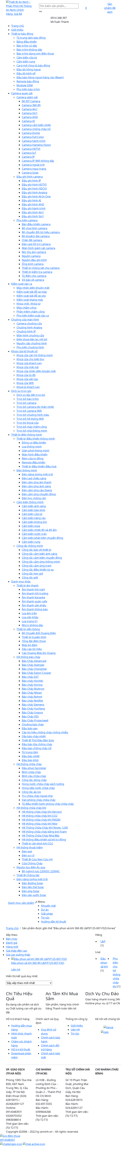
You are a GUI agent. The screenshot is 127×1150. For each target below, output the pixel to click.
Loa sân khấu (30, 617)
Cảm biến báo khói (33, 510)
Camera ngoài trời (33, 165)
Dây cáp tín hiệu (32, 649)
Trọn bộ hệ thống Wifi (30, 419)
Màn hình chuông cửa (30, 335)
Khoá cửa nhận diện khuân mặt (36, 371)
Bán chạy (11, 939)
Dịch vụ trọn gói (21, 391)
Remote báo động (28, 81)
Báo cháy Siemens (33, 704)
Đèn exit (27, 851)
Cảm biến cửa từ (27, 57)
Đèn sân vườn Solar (34, 895)
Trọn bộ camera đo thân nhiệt (35, 407)
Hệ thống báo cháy (28, 657)
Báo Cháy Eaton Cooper (36, 673)
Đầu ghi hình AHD (33, 204)
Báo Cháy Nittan (32, 692)
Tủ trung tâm (30, 752)
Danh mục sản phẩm (21, 903)
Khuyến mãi (48, 906)
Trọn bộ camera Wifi (29, 411)
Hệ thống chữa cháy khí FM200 (41, 820)
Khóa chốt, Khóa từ (29, 303)
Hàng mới (12, 947)
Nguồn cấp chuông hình (32, 343)
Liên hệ (75, 1029)
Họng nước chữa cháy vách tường (43, 784)
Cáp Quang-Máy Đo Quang (39, 653)
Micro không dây (32, 625)
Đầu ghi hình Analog (34, 192)
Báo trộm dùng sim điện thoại (35, 53)
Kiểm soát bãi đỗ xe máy (32, 292)
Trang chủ (17, 26)
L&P (103, 941)
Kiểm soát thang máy (30, 300)
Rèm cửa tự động (32, 458)
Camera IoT (29, 153)
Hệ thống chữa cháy (29, 764)
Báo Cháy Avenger (33, 665)
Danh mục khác (21, 581)
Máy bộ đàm (29, 645)
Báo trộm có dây (27, 45)
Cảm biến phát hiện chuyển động (42, 538)
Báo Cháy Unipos (32, 712)
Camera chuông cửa (29, 323)
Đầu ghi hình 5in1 (33, 216)
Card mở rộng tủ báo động (33, 65)
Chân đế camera (32, 240)
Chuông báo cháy (33, 724)
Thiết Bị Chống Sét (28, 875)
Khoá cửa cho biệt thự (30, 359)
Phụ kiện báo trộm (28, 89)
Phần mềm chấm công (31, 311)
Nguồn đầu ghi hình (34, 260)
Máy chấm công (26, 307)
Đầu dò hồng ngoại (29, 69)
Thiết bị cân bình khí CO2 (37, 843)
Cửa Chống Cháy (32, 863)
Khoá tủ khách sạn (28, 387)
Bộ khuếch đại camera (36, 236)
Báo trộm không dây (29, 49)
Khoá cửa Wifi (25, 383)
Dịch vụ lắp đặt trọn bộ (31, 395)
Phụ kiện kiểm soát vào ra (33, 315)
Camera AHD (30, 117)
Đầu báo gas (30, 728)
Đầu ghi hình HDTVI (34, 184)
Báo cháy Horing (32, 685)
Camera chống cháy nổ (36, 129)
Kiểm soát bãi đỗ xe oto (31, 296)
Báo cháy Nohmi (32, 696)
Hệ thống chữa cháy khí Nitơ (39, 823)
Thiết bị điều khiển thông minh (36, 438)
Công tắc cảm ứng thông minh (41, 562)
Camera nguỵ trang (34, 169)
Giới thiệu (17, 30)
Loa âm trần (29, 613)
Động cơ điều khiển (34, 442)
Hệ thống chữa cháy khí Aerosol (42, 812)
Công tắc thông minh (30, 546)
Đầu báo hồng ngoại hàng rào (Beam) (40, 77)
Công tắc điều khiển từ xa (38, 569)
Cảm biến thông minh (30, 502)
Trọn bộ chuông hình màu (33, 415)
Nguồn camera (31, 256)
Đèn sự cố (28, 855)
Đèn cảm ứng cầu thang (37, 490)
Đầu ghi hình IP (31, 180)
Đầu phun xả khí (104, 962)
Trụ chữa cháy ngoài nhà (37, 796)
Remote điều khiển (33, 462)
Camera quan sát (22, 93)
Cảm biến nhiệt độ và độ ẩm (39, 530)
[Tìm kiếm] (40, 11)
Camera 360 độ (31, 105)
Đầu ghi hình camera (30, 176)
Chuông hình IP (26, 331)
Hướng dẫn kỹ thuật (53, 921)
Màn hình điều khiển (34, 454)
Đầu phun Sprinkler (34, 768)
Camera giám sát (27, 97)
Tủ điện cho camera (34, 276)
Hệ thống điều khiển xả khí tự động (44, 839)
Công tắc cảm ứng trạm (36, 565)
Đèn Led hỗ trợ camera (36, 244)
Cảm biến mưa (31, 526)
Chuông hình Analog (29, 327)
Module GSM (25, 85)
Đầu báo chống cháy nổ (36, 748)
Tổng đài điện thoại (34, 641)
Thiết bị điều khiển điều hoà (39, 466)
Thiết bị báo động (22, 34)
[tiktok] (108, 1027)
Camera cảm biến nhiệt (36, 125)
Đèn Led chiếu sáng (34, 478)
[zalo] (105, 1032)
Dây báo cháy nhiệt (34, 736)
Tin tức (45, 917)
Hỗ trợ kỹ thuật (20, 1049)
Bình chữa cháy (31, 772)
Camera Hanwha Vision (36, 145)
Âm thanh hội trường (35, 593)
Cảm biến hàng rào (34, 518)
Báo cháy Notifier (32, 700)
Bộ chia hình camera (34, 228)
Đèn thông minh (27, 470)
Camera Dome (31, 133)
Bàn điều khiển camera (36, 224)
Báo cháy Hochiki (32, 681)
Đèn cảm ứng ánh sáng (36, 486)
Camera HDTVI (31, 149)
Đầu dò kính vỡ (26, 73)
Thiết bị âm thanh (28, 585)
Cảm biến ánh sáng (34, 506)
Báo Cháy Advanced (34, 661)
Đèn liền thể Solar (33, 887)
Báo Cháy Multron (33, 689)
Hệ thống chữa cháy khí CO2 (39, 816)
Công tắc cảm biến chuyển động (42, 558)
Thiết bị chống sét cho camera (41, 268)
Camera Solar (30, 172)
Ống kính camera (32, 264)
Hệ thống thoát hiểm (30, 847)
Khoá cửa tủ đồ (26, 375)
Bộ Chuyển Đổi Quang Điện (39, 633)
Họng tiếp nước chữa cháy (38, 788)
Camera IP (28, 157)
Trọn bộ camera (26, 403)
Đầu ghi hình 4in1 (33, 212)
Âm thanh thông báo (35, 609)
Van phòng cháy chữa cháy (38, 800)
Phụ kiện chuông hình (30, 347)
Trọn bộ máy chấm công (32, 427)
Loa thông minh (32, 446)
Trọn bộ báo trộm (28, 399)
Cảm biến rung (26, 61)
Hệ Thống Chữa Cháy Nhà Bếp (40, 835)
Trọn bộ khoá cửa (28, 423)
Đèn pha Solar (31, 891)
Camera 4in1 (30, 109)
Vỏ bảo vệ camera (33, 280)
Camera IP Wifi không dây (38, 161)
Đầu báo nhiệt (31, 756)
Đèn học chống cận (34, 498)
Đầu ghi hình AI (31, 200)
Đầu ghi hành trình (33, 208)
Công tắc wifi (30, 577)
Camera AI (28, 121)
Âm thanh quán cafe (34, 601)
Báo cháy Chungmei (34, 669)
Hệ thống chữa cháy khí (31, 808)
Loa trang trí (29, 621)
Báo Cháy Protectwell (35, 720)
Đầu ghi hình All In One (36, 196)
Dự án (45, 909)
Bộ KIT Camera (31, 101)
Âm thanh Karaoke (33, 597)
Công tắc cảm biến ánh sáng (39, 554)
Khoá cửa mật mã (28, 367)
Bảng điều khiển (27, 41)
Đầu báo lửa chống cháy (37, 744)
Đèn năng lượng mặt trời (37, 474)
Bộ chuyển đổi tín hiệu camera (41, 232)
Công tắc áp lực (31, 792)
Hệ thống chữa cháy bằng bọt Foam (44, 831)
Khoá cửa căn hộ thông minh (35, 355)
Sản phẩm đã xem (109, 8)
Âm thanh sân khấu (34, 605)
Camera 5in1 (30, 113)
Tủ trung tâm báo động (31, 38)
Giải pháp (47, 913)
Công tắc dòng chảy (34, 780)
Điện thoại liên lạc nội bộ (32, 339)
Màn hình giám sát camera (38, 248)
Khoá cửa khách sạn (29, 363)
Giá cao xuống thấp (18, 954)
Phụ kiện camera (27, 220)
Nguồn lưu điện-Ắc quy (31, 867)
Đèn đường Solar (32, 883)
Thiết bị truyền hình (34, 637)
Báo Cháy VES (30, 716)
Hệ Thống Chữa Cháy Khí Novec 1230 (45, 827)
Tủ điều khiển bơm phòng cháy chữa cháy (48, 804)
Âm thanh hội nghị (33, 589)
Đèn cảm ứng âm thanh (36, 482)
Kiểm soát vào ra (21, 284)
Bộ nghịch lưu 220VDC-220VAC (41, 871)
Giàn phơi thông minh (35, 450)
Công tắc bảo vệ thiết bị (36, 550)
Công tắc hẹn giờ (32, 573)
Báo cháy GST (30, 677)
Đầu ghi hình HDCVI (34, 188)
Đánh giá (11, 943)
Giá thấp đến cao (16, 951)
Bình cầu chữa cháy (34, 776)
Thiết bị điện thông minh (26, 434)
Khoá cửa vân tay (27, 379)
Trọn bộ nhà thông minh (32, 431)
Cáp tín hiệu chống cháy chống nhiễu (45, 732)
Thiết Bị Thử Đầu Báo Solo (38, 740)
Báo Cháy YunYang (33, 708)
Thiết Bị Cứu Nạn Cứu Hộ (37, 859)
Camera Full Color (33, 137)
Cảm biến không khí (34, 522)
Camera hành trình (33, 141)
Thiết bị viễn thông (28, 629)
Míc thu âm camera (34, 252)
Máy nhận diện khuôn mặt (33, 288)
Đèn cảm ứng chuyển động (39, 494)
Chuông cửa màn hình (25, 319)
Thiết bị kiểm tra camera (37, 272)
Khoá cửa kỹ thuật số (24, 351)
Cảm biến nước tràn (34, 534)
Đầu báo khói (30, 760)
